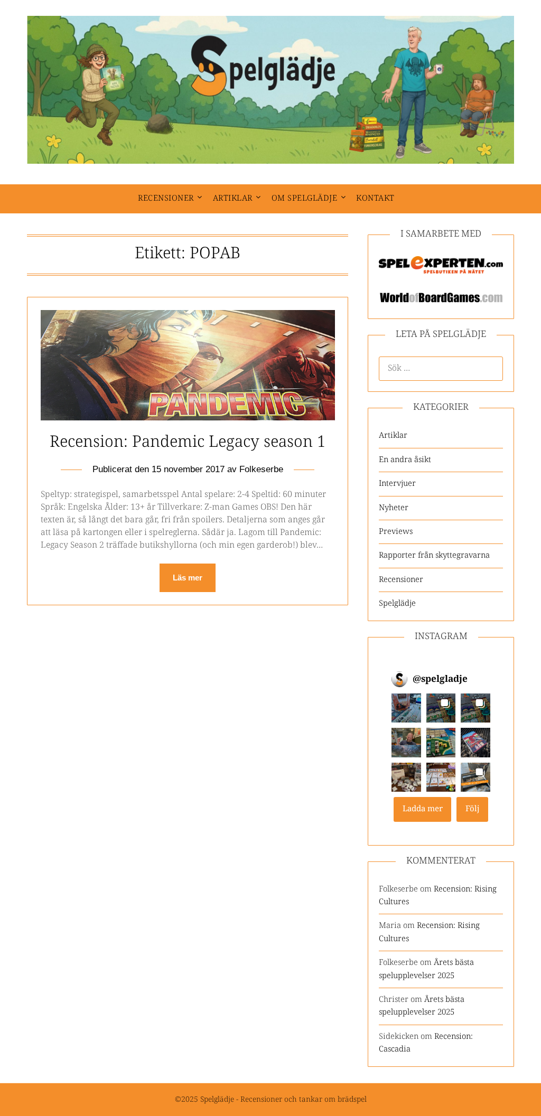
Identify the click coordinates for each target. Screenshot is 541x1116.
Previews (396, 532)
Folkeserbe (261, 469)
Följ (472, 809)
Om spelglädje (305, 198)
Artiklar (233, 198)
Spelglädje (397, 603)
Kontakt (375, 198)
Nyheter (393, 508)
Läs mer (187, 577)
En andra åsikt (405, 460)
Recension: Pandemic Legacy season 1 (188, 442)
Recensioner (166, 198)
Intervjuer (397, 483)
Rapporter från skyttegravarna (434, 555)
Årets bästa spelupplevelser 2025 (426, 968)
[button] (406, 708)
